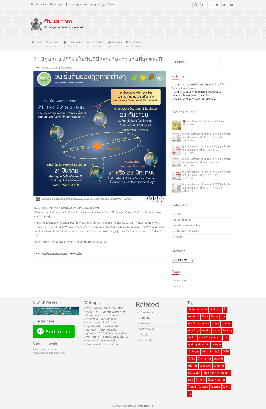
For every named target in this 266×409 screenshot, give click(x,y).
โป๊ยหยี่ (192, 387)
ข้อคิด (79, 253)
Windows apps (91, 5)
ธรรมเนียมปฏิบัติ (183, 220)
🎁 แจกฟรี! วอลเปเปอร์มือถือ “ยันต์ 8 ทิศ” (203, 122)
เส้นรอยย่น (194, 373)
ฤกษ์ (190, 345)
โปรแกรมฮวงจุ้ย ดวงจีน (187, 231)
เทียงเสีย (218, 359)
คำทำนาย (215, 310)
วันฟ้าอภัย (193, 352)
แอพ (190, 380)
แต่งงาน (225, 373)
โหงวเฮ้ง (179, 237)
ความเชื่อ (202, 310)
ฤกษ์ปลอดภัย (202, 345)
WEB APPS (53, 44)
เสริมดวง (219, 366)
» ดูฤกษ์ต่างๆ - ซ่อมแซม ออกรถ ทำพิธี (105, 312)
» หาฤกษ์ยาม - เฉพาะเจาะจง (100, 319)
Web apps (57, 5)
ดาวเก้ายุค (194, 331)
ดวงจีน (192, 324)
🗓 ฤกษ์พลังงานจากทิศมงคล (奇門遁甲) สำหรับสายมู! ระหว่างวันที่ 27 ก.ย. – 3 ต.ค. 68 (206, 136)
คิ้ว (225, 310)
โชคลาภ (200, 380)
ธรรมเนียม (205, 338)
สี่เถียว (191, 359)
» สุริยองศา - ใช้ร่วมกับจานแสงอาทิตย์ (105, 334)
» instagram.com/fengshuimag (49, 353)
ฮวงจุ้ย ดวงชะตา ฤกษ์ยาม (55, 253)
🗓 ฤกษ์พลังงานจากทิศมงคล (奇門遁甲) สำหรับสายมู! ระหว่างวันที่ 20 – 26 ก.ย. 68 (206, 148)
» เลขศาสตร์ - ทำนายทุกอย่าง (100, 341)
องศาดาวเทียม (147, 329)
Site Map (144, 341)
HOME (37, 44)
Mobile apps (74, 5)
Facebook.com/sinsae (184, 89)
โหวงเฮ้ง (215, 387)
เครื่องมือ (143, 335)
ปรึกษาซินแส (146, 313)
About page (181, 281)
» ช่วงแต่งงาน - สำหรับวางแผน (101, 323)
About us (179, 287)
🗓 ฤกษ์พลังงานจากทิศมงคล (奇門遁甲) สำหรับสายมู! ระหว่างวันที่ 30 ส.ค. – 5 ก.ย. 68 (206, 186)
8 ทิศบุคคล (144, 318)
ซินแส (214, 317)
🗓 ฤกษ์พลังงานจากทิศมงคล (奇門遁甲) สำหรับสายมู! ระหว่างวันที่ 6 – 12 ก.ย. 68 (206, 173)
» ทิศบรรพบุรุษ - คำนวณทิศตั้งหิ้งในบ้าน (106, 337)
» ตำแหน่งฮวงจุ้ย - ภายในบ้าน (101, 316)
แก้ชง (206, 373)
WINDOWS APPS (95, 44)
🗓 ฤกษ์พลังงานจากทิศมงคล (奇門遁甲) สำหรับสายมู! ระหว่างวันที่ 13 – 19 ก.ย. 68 (206, 161)
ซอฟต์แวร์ (193, 317)
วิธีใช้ (226, 352)
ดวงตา (215, 324)
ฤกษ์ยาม (216, 345)
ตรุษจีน (206, 331)
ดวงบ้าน (226, 324)
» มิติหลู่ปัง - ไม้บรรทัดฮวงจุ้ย (100, 330)
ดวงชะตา (203, 324)
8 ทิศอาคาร (145, 324)
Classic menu (40, 5)
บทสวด (217, 338)
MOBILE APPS (73, 44)
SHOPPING (134, 44)
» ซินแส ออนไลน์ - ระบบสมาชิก (102, 344)
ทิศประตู (227, 331)
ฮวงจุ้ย (208, 359)
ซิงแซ (205, 317)
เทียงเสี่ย (192, 366)
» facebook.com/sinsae (45, 349)
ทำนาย (216, 331)
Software (110, 5)
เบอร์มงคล (206, 366)
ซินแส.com (58, 21)
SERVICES (115, 44)
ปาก (226, 338)
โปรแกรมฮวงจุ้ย (216, 380)
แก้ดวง (215, 373)
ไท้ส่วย (226, 387)
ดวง (222, 317)
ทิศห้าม (192, 338)
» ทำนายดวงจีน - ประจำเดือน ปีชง (103, 308)
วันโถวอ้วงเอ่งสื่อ (211, 352)
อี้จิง (200, 359)
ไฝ (189, 394)
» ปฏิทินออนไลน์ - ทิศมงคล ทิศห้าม (103, 326)
